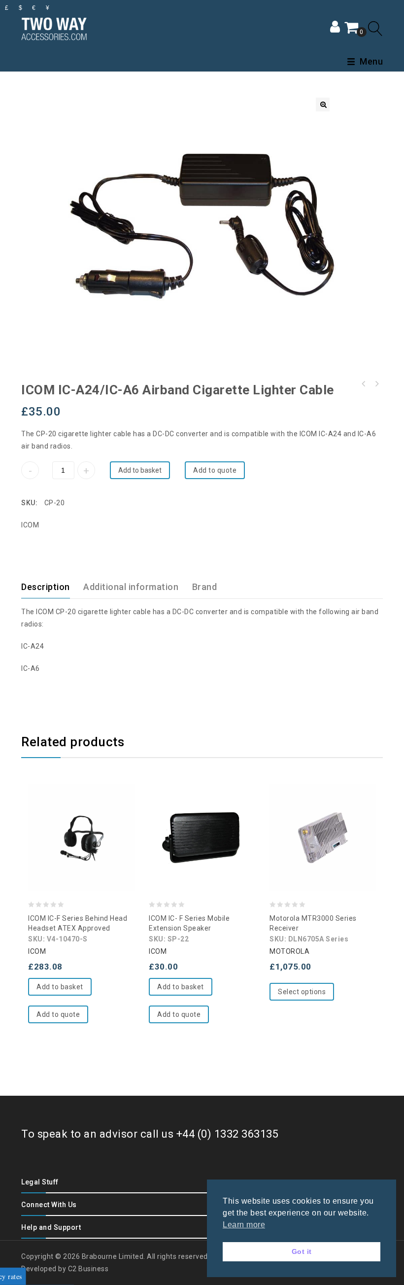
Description (45, 587)
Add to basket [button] (59, 987)
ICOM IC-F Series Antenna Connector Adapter (376, 384)
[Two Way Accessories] (54, 27)
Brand (204, 587)
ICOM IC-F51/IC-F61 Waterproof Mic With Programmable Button (363, 384)
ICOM (30, 525)
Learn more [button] (244, 1224)
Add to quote (214, 470)
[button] (323, 104)
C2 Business (88, 1269)
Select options (302, 992)
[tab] (51, 587)
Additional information (130, 587)
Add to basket (140, 470)
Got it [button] (302, 1251)
